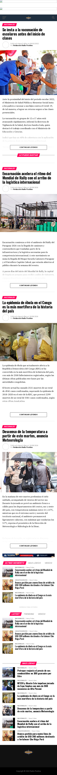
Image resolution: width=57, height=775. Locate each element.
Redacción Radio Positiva (22, 45)
